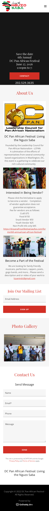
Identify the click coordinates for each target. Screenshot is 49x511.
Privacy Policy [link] (14, 461)
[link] (14, 6)
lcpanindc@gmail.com (24, 278)
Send (24, 450)
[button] (45, 6)
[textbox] (24, 299)
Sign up (24, 309)
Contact (24, 76)
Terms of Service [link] (29, 461)
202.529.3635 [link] (24, 83)
